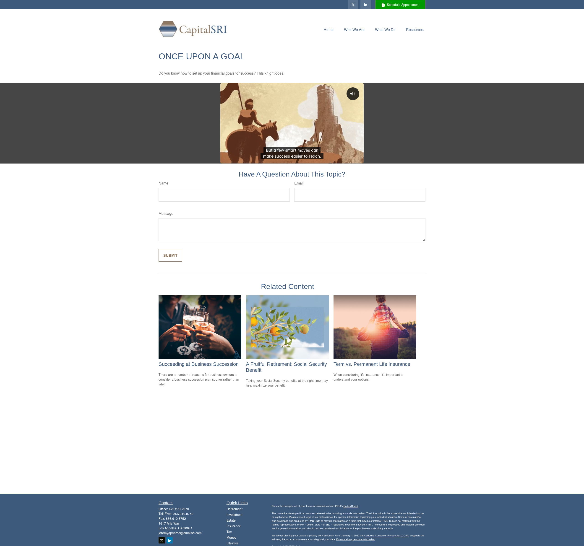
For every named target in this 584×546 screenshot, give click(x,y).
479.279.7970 (179, 509)
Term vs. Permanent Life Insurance (372, 364)
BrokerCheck (351, 506)
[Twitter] (353, 4)
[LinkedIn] (365, 4)
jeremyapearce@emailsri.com (180, 532)
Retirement (234, 509)
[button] (328, 29)
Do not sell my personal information (355, 539)
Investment (234, 514)
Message (166, 213)
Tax (229, 531)
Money (231, 537)
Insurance (234, 526)
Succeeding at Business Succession (199, 364)
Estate (231, 520)
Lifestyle (232, 543)
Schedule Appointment (403, 4)
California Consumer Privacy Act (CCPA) (386, 535)
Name (163, 183)
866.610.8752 (183, 513)
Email (299, 183)
